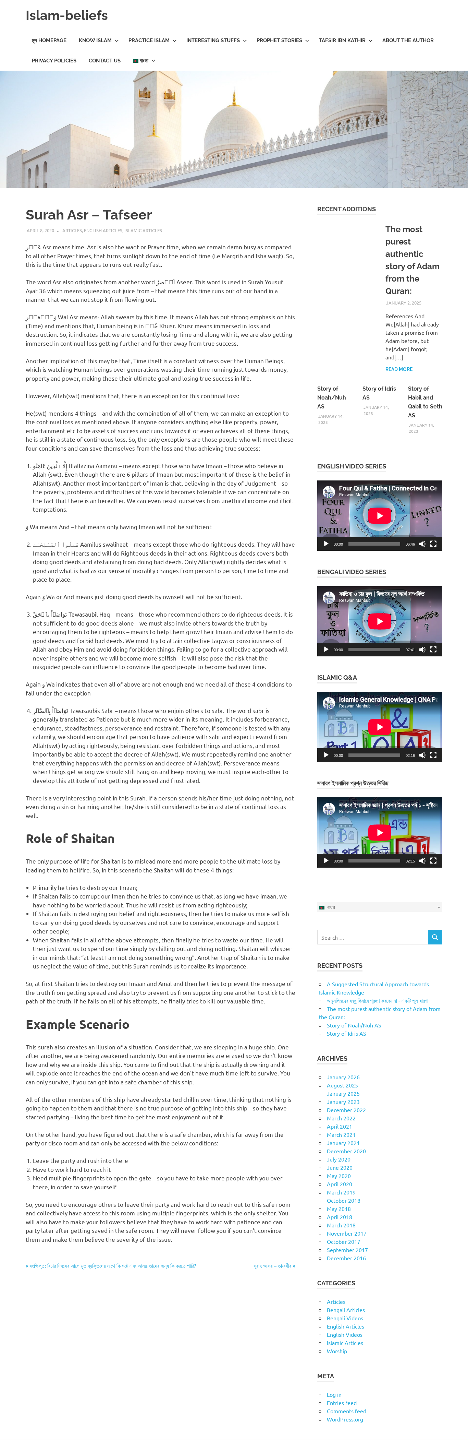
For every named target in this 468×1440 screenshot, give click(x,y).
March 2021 (341, 1134)
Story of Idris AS (346, 1033)
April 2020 (339, 1183)
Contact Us (105, 61)
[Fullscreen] (433, 543)
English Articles (103, 230)
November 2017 (347, 1233)
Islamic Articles (143, 230)
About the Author (408, 40)
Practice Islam (149, 40)
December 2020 (346, 1150)
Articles (72, 230)
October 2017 (343, 1241)
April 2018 (339, 1216)
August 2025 (342, 1085)
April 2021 (339, 1126)
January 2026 (343, 1076)
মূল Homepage (49, 40)
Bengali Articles (346, 1309)
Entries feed (342, 1402)
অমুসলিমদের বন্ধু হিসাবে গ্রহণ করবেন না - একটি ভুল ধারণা (377, 1000)
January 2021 (343, 1142)
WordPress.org (345, 1419)
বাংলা (143, 61)
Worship (337, 1350)
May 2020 (339, 1175)
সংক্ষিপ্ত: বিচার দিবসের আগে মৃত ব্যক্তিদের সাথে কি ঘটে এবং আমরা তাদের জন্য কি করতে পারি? (112, 1265)
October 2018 (343, 1200)
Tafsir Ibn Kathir (342, 40)
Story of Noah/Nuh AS (331, 397)
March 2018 (341, 1225)
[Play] (326, 543)
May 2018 (339, 1208)
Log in (334, 1394)
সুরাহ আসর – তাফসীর (272, 1265)
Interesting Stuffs (213, 40)
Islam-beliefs (67, 15)
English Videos (344, 1334)
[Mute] (422, 543)
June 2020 (340, 1167)
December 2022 (346, 1109)
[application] (379, 515)
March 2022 (341, 1118)
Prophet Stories (279, 40)
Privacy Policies (54, 61)
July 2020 (338, 1159)
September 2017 (347, 1249)
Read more (398, 369)
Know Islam (95, 40)
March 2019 (341, 1192)
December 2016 (346, 1257)
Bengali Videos (345, 1317)
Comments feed (346, 1410)
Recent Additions (346, 209)
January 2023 (343, 1101)
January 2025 (343, 1093)
